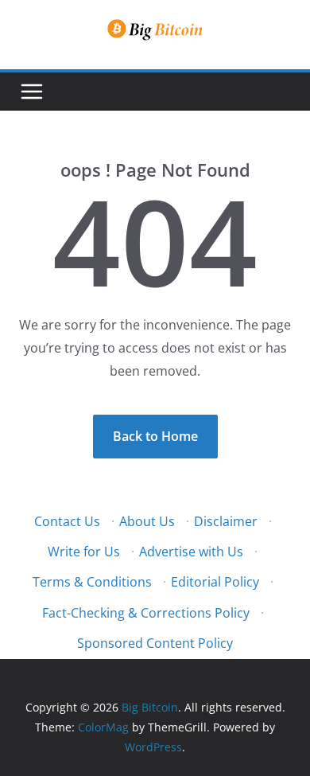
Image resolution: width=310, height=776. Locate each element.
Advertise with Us (191, 551)
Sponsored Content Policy (155, 643)
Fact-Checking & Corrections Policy (146, 613)
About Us (147, 521)
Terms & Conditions (92, 582)
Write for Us (84, 551)
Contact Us (67, 521)
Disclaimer (226, 521)
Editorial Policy (215, 582)
